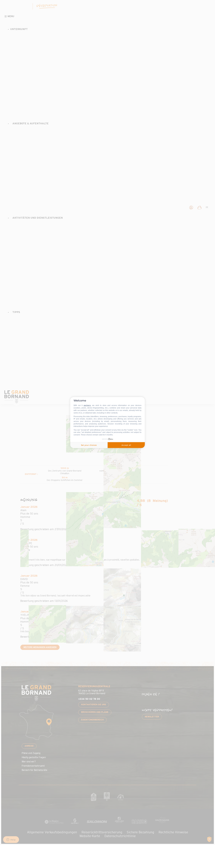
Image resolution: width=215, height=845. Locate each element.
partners (87, 405)
